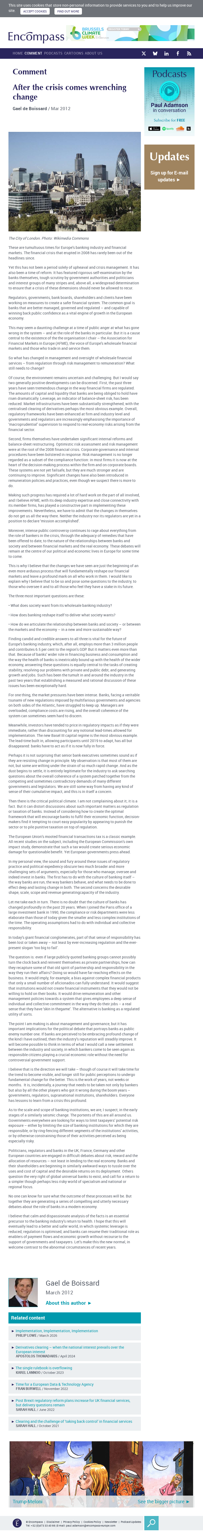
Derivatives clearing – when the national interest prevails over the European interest (70, 1349)
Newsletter (111, 1522)
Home (18, 53)
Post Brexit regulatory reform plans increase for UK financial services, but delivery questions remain (73, 1402)
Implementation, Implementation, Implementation (57, 1330)
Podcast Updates (131, 1522)
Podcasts (53, 53)
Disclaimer (53, 1522)
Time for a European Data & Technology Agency (55, 1384)
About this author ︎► (69, 1302)
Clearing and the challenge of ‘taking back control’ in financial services (74, 1421)
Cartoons (73, 53)
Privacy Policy (71, 1522)
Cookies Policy (92, 1522)
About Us (93, 53)
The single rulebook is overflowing (44, 1367)
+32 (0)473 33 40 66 (43, 1525)
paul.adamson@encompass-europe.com (91, 1525)
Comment (34, 53)
